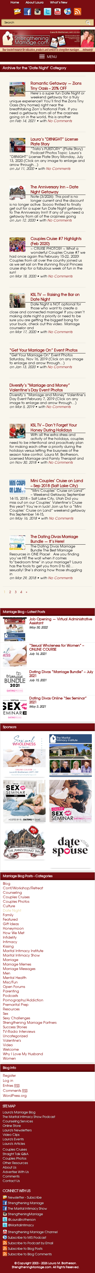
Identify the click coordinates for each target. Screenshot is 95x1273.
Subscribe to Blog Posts (25, 1248)
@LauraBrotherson (22, 1219)
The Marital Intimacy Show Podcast (29, 1116)
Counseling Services (18, 1121)
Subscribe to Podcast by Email (30, 1243)
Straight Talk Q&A (15, 1154)
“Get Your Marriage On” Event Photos (43, 350)
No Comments (60, 121)
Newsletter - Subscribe (25, 1197)
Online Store (12, 1125)
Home (15, 2)
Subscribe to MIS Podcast (27, 1237)
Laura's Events (13, 1139)
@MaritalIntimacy (21, 1225)
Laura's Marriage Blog (19, 1112)
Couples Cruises (15, 1149)
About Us (9, 1167)
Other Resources (15, 1163)
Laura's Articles (14, 1143)
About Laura (35, 2)
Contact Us (11, 1181)
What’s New (58, 2)
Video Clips (11, 1134)
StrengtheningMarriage (25, 1214)
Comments (11, 1176)
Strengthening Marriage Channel (33, 1232)
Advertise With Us (16, 1172)
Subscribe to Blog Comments (30, 1254)
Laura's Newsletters (17, 1130)
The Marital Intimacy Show (27, 1208)
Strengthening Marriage (26, 1203)
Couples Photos (14, 1158)
